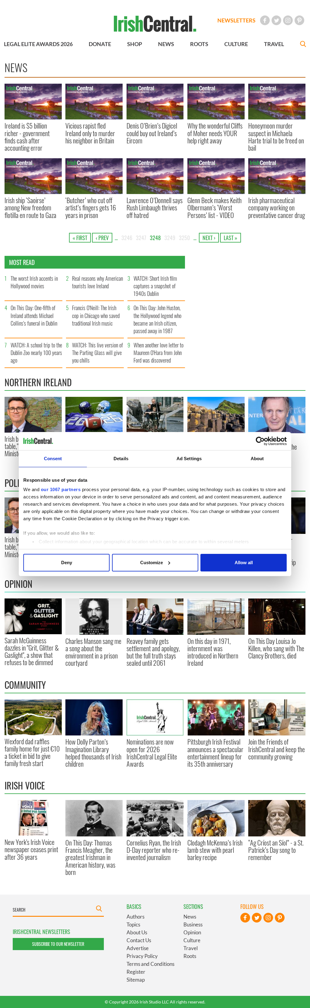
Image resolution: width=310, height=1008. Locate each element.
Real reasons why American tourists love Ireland (97, 282)
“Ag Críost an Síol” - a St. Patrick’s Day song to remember (276, 850)
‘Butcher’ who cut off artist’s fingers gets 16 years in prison (90, 207)
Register (136, 972)
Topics (133, 924)
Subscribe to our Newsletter (58, 944)
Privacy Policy (142, 956)
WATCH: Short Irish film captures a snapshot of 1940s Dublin (155, 285)
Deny (66, 562)
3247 (141, 238)
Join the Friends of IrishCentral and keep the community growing (276, 749)
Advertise (138, 948)
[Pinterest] (299, 20)
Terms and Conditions (150, 964)
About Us (137, 932)
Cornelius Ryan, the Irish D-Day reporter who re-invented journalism (154, 850)
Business (193, 924)
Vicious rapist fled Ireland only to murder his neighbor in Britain (90, 133)
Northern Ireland (38, 382)
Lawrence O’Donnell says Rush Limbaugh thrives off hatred (155, 207)
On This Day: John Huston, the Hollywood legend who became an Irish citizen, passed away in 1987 (157, 319)
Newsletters (236, 20)
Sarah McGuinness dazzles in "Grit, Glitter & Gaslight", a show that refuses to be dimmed (32, 651)
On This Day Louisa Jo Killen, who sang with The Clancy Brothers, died (276, 648)
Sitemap (136, 979)
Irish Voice (25, 785)
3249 (169, 238)
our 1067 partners (61, 489)
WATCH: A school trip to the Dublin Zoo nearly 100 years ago (36, 352)
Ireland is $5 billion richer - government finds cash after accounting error (27, 136)
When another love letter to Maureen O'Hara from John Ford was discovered (158, 352)
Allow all (244, 562)
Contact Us (139, 940)
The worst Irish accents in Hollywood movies (34, 282)
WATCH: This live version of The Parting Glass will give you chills (97, 352)
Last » (230, 238)
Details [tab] (121, 458)
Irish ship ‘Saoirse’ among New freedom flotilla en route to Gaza (30, 207)
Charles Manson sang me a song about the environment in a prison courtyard (93, 652)
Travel (190, 948)
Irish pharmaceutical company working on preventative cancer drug (276, 207)
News (189, 916)
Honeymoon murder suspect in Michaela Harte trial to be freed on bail (276, 136)
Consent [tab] (53, 458)
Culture (191, 940)
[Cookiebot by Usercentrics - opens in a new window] (260, 441)
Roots (189, 956)
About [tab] (257, 458)
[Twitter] (276, 20)
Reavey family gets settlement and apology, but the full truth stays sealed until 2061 (153, 652)
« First (80, 238)
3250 (184, 238)
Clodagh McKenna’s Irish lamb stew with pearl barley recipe (214, 850)
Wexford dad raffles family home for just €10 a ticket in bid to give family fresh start (32, 752)
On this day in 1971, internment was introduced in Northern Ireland (212, 652)
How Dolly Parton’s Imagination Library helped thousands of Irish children (93, 752)
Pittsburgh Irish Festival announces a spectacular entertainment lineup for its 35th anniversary (215, 752)
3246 (126, 238)
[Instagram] (288, 20)
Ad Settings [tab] (189, 458)
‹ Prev (102, 238)
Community (25, 685)
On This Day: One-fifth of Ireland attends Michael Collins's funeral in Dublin (34, 315)
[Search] (303, 45)
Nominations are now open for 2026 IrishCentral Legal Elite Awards (152, 752)
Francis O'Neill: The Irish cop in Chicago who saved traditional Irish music (96, 315)
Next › (209, 238)
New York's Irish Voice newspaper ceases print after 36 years (31, 849)
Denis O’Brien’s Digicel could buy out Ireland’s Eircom (152, 133)
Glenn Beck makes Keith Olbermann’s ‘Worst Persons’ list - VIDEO (214, 207)
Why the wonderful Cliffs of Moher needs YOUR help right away (214, 133)
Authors (135, 916)
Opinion (18, 584)
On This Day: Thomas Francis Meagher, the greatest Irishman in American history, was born (90, 857)
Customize (151, 562)
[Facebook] (265, 20)
